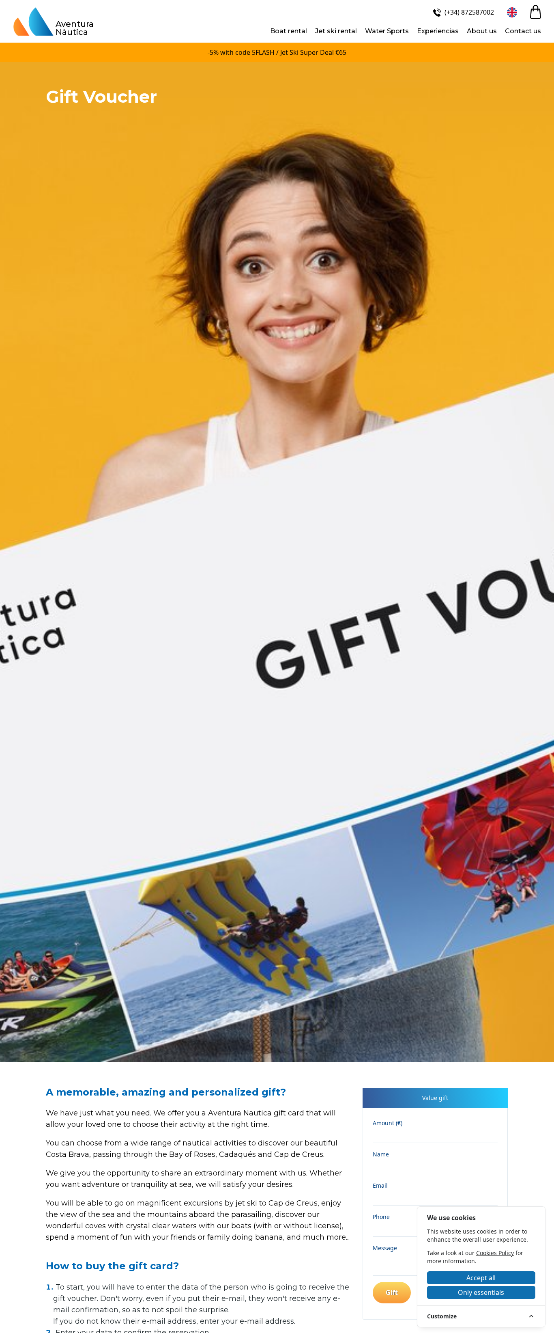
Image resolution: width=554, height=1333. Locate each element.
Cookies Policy (495, 1253)
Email (380, 1185)
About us (482, 31)
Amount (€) (387, 1123)
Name (381, 1154)
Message (385, 1248)
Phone (381, 1217)
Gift (392, 1292)
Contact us (523, 31)
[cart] (535, 12)
